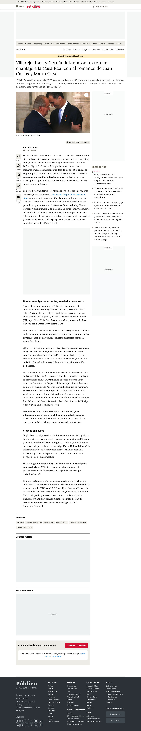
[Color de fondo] (18, 197)
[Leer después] (18, 175)
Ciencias (102, 44)
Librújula (89, 702)
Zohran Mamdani (74, 2)
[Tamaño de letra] (18, 186)
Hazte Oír (55, 2)
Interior (105, 50)
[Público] (33, 6)
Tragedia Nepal (63, 2)
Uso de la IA (112, 700)
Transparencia (111, 689)
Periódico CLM (91, 691)
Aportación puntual (26, 702)
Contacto (109, 702)
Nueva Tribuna (91, 697)
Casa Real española (34, 522)
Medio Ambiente (73, 44)
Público (26, 684)
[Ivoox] (40, 725)
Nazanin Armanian (103, 184)
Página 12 (89, 708)
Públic (50, 713)
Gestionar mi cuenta (26, 695)
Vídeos (50, 716)
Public (120, 44)
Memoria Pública (117, 50)
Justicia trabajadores (86, 2)
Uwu (68, 691)
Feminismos (60, 44)
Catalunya (111, 2)
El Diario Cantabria (92, 689)
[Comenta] (18, 165)
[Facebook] (27, 721)
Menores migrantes (33, 2)
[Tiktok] (22, 725)
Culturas (94, 44)
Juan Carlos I (49, 522)
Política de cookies (93, 719)
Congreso (86, 50)
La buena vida (72, 689)
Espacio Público (92, 686)
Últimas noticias (53, 722)
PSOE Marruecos (45, 2)
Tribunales (96, 50)
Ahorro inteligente (73, 697)
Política (20, 44)
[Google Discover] (22, 721)
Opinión (28, 44)
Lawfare (70, 713)
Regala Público (24, 705)
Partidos (76, 50)
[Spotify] (31, 725)
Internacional (49, 44)
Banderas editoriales (115, 694)
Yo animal (70, 702)
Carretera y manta (73, 705)
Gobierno (67, 50)
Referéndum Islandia (100, 2)
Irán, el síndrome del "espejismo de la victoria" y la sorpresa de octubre (108, 177)
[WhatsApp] (36, 725)
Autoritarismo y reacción (75, 721)
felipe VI (20, 522)
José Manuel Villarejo (77, 522)
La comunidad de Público (29, 708)
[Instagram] (40, 721)
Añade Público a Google (79, 142)
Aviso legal (90, 716)
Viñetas (50, 719)
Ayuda (21, 711)
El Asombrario (91, 700)
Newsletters (23, 698)
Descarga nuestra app (115, 708)
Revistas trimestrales (76, 710)
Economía (111, 44)
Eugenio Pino (61, 522)
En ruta (69, 700)
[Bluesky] (36, 721)
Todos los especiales (74, 724)
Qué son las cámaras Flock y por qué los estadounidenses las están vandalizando (109, 205)
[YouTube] (18, 725)
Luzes (88, 705)
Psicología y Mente (73, 694)
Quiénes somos (111, 686)
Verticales (71, 682)
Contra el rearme (73, 719)
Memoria (85, 44)
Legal (88, 712)
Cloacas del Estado (24, 527)
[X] (31, 721)
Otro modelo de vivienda (75, 716)
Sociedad (51, 694)
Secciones (52, 682)
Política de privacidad (93, 721)
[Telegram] (27, 725)
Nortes (88, 694)
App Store (116, 720)
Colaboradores (92, 682)
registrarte (56, 656)
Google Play (116, 714)
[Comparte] (18, 156)
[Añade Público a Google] (18, 721)
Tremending (37, 44)
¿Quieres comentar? (76, 645)
